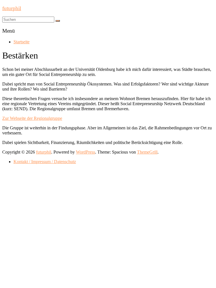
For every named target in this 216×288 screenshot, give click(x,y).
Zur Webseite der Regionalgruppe (32, 118)
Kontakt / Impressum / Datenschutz (45, 161)
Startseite (22, 41)
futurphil (11, 8)
